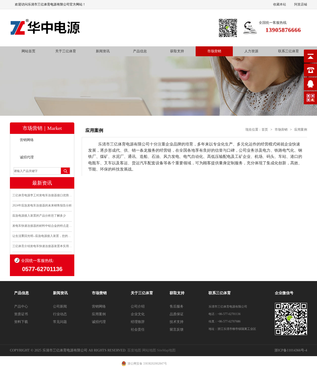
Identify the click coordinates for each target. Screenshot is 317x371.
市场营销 (214, 51)
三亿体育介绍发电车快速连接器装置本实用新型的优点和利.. (42, 246)
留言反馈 (177, 329)
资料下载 (21, 322)
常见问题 (60, 322)
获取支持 (177, 51)
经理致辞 (138, 322)
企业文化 (138, 314)
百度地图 (134, 350)
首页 (265, 129)
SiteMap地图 (166, 350)
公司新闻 (60, 306)
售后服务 (177, 306)
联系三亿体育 (288, 51)
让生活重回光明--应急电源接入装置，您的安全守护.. (42, 236)
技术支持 (177, 322)
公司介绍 (138, 306)
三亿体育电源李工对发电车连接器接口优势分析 (42, 195)
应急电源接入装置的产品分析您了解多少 (39, 215)
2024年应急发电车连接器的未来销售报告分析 (42, 205)
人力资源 (251, 51)
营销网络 (27, 140)
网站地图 (149, 350)
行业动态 (60, 314)
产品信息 (140, 51)
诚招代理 (27, 157)
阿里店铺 (300, 4)
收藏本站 (279, 4)
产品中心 (21, 306)
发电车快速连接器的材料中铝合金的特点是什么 (42, 226)
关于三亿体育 (65, 51)
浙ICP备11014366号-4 (290, 350)
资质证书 (21, 314)
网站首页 (28, 51)
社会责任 (138, 329)
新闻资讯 (103, 51)
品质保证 (177, 314)
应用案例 (27, 148)
